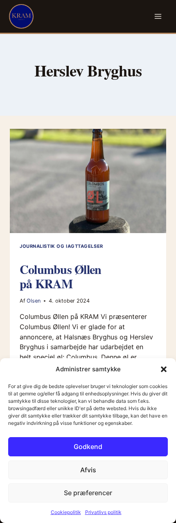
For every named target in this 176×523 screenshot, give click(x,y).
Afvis (88, 470)
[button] (164, 369)
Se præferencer (88, 493)
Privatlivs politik (103, 512)
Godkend (88, 446)
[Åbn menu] (158, 16)
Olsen (34, 301)
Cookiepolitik (66, 512)
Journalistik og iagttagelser (61, 246)
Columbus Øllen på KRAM (60, 276)
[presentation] (88, 181)
